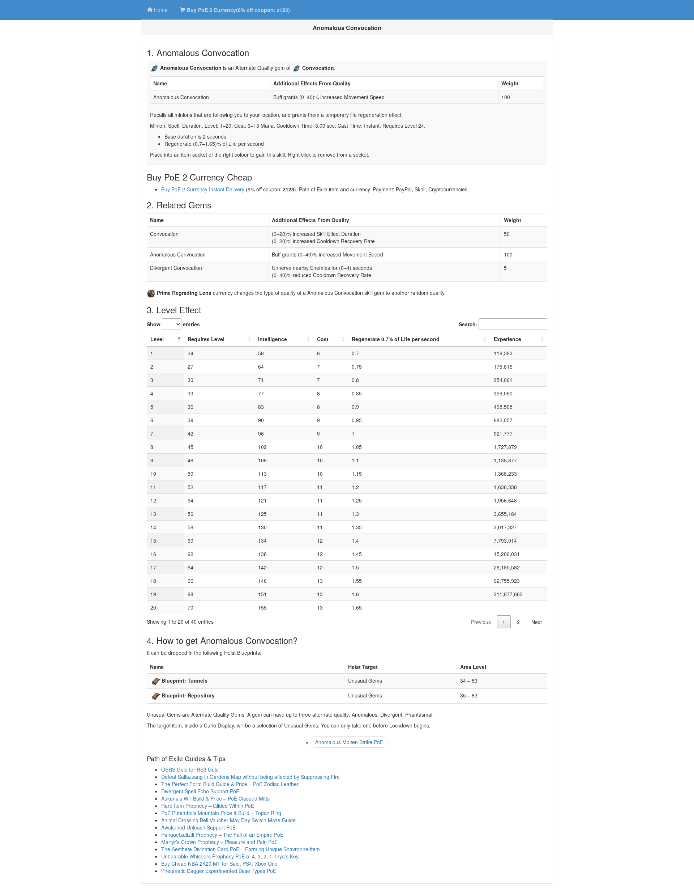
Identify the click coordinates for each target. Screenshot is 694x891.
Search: (468, 324)
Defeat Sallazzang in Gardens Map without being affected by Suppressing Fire (250, 776)
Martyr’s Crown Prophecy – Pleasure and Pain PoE (219, 841)
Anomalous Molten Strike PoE (349, 742)
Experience (507, 339)
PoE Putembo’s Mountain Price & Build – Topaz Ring (221, 812)
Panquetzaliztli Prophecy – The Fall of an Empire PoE (222, 834)
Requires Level (206, 339)
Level (157, 339)
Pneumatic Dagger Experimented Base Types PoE (218, 870)
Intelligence (272, 339)
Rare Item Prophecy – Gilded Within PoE (207, 805)
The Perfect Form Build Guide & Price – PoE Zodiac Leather (230, 784)
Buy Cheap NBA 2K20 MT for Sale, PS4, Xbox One (219, 863)
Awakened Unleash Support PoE (198, 827)
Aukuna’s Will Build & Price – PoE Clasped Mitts (215, 798)
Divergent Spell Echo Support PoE (200, 791)
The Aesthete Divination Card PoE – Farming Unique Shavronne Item (240, 849)
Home (161, 9)
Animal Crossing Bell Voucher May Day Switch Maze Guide (228, 820)
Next (536, 621)
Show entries (173, 324)
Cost (323, 339)
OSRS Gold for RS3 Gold (190, 769)
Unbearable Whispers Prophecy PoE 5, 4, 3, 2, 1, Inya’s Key (230, 856)
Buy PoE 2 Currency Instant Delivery (202, 189)
